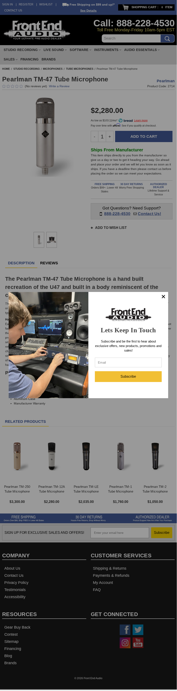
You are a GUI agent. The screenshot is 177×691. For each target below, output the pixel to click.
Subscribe (128, 376)
